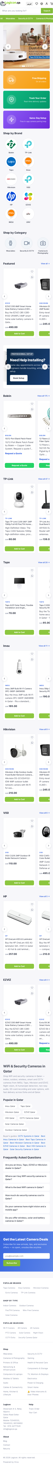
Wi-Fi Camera (9, 1328)
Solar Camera (24, 1333)
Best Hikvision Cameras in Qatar (24, 1143)
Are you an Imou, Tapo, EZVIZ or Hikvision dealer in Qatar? (26, 1166)
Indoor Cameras (9, 1305)
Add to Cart (19, 333)
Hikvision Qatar (12, 1112)
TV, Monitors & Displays (38, 1374)
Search (47, 11)
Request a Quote (19, 465)
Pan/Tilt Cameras (12, 1310)
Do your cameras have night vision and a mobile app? (25, 1208)
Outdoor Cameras (26, 1305)
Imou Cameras (24, 1288)
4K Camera (22, 1328)
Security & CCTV (25, 18)
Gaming (31, 1358)
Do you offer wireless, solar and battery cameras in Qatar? (25, 1219)
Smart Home (33, 1387)
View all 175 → (43, 396)
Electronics (32, 1378)
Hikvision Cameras (41, 1288)
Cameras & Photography (14, 1358)
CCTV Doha (10, 1337)
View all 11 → (44, 646)
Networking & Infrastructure (9, 1368)
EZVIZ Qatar (29, 1112)
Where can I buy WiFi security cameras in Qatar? (25, 1178)
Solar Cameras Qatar (14, 1124)
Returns (6, 1449)
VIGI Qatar (9, 1118)
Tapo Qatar (25, 1106)
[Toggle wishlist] (32, 271)
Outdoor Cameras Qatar (16, 1130)
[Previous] (8, 46)
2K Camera (34, 1328)
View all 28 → (44, 562)
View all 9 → (44, 729)
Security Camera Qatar (27, 1337)
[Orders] (41, 3)
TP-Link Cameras (28, 1292)
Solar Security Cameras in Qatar (24, 1149)
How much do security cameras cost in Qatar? (24, 1197)
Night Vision (38, 1333)
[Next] (45, 46)
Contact (6, 1445)
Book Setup (18, 378)
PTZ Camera (10, 1333)
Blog (5, 1441)
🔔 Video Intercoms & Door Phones (37, 1393)
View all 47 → (44, 479)
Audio (5, 1383)
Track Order (34, 1409)
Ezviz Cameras (11, 1292)
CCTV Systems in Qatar (28, 1136)
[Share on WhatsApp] (32, 277)
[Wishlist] (36, 3)
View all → (45, 263)
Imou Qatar (10, 1106)
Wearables (10, 18)
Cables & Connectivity (13, 1387)
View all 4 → (44, 980)
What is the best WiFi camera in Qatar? (24, 1187)
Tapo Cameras (9, 1288)
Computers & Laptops (13, 1374)
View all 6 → (44, 813)
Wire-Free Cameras (31, 1310)
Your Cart (33, 1412)
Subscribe (11, 1263)
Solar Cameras (11, 1315)
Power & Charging (35, 1383)
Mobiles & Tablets (11, 1378)
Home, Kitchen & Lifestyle (10, 1393)
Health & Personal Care (38, 1362)
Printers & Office (10, 1362)
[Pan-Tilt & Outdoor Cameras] (25, 47)
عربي (29, 4)
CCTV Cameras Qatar (29, 1118)
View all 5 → (44, 896)
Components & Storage (38, 1368)
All (1, 18)
